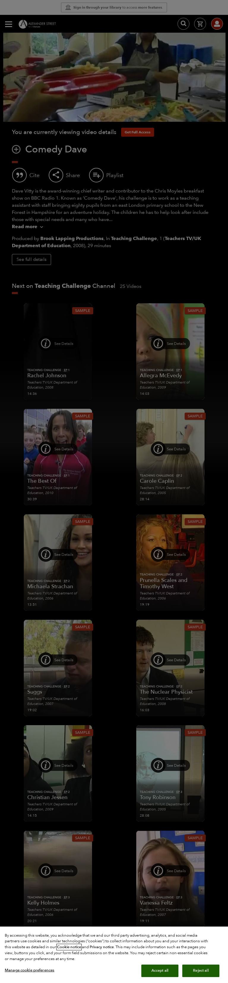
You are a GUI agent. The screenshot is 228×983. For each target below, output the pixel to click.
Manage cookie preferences (29, 970)
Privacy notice (102, 947)
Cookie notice (69, 947)
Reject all (200, 970)
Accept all (159, 970)
